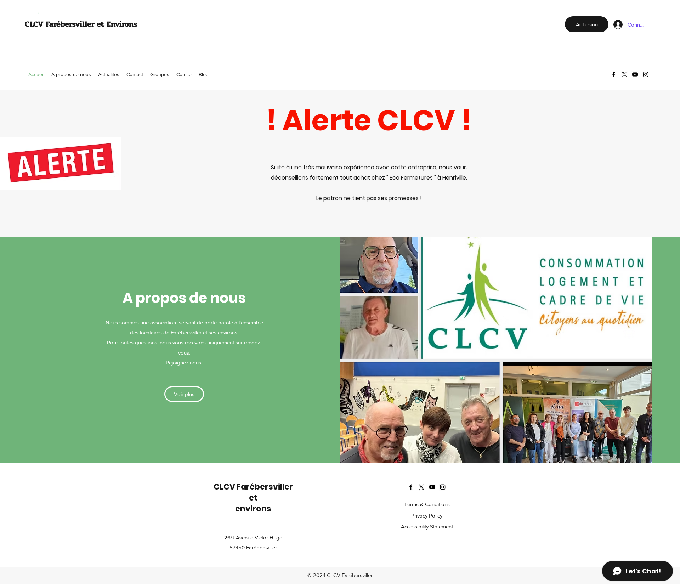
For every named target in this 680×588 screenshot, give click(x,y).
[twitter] (624, 74)
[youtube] (635, 74)
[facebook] (613, 74)
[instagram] (645, 74)
